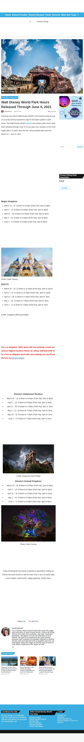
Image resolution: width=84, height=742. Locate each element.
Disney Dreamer (35, 724)
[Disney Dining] (42, 27)
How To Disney (35, 723)
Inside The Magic (36, 726)
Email (61, 181)
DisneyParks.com (10, 721)
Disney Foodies (20, 15)
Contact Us (61, 715)
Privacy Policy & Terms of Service (67, 721)
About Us (61, 717)
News (8, 15)
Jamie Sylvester (8, 111)
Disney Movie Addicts (37, 719)
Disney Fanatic (35, 718)
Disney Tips (33, 721)
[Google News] (33, 621)
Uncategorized (12, 97)
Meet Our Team (68, 15)
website (28, 123)
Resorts (56, 15)
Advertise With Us (64, 719)
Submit (64, 188)
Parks (48, 15)
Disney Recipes (36, 15)
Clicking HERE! (17, 358)
